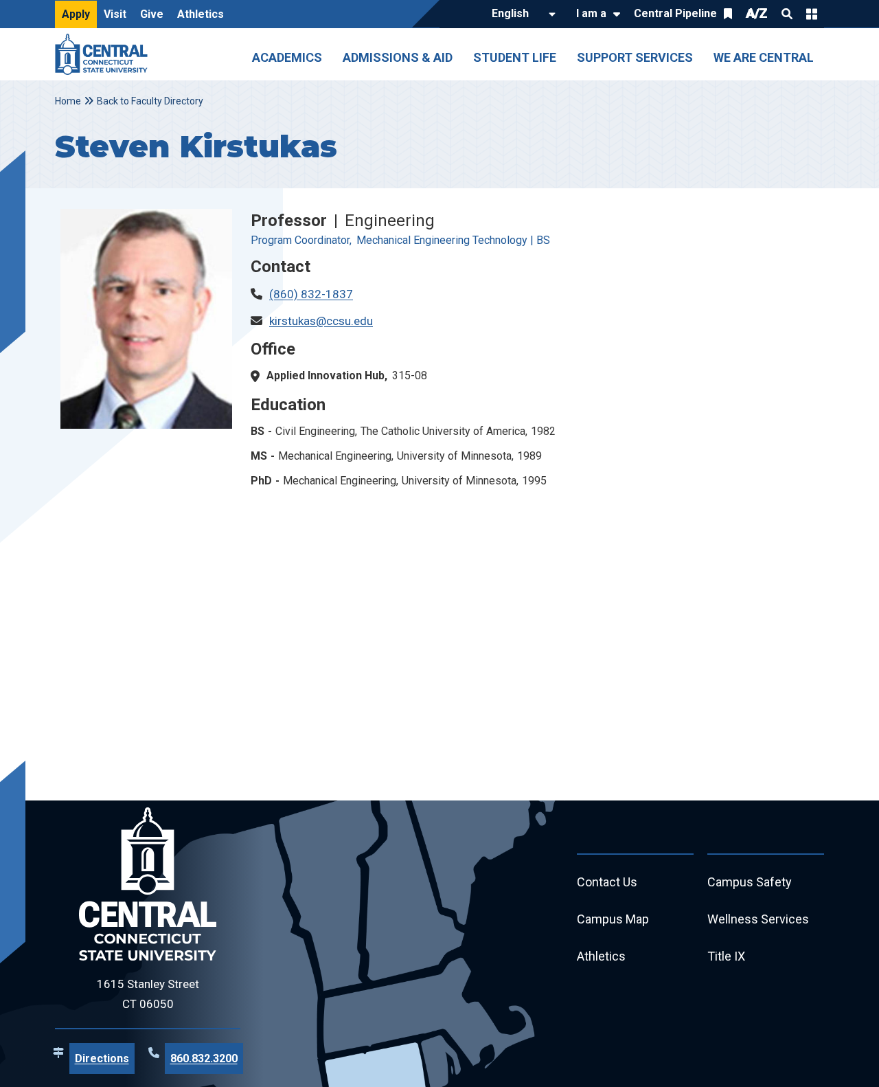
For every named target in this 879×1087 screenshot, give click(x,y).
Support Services (635, 57)
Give (151, 14)
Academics (287, 57)
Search (787, 13)
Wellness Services (758, 919)
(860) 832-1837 (311, 294)
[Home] (105, 54)
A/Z (757, 13)
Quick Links (811, 13)
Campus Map (613, 919)
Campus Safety (749, 882)
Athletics (200, 14)
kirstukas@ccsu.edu (321, 321)
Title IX (726, 956)
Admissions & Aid (398, 57)
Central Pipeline (675, 13)
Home (68, 101)
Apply (76, 14)
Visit (115, 14)
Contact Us (607, 882)
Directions (102, 1058)
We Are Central (764, 57)
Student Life (514, 57)
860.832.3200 (204, 1058)
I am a (591, 13)
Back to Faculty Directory (150, 101)
